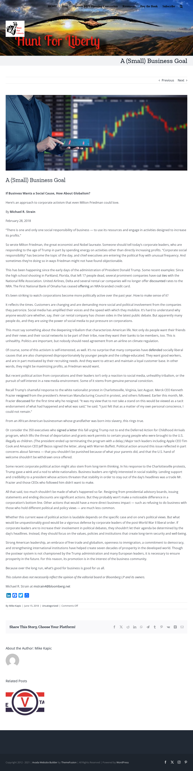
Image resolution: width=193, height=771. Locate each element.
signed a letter (67, 430)
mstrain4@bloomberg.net (52, 586)
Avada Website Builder (44, 762)
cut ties (162, 275)
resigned (22, 395)
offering (83, 286)
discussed (23, 401)
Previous (168, 80)
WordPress (122, 762)
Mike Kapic (15, 605)
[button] (181, 6)
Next (181, 80)
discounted (157, 281)
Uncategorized (50, 605)
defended (155, 350)
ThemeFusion (69, 762)
